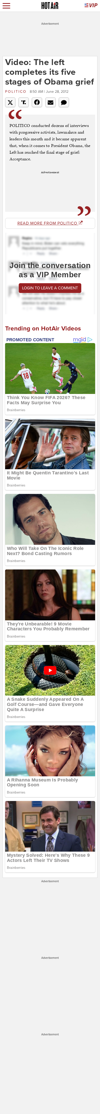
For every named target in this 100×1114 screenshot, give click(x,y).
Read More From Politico (47, 223)
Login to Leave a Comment (50, 288)
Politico (16, 91)
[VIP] (91, 5)
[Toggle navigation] (6, 5)
